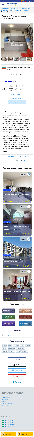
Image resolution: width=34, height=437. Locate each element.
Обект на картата (21, 156)
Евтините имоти (6, 405)
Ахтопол (12, 351)
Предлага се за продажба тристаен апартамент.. (17, 291)
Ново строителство (7, 403)
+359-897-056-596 (9, 424)
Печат (12, 156)
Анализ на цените (16, 94)
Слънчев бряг (20, 348)
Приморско (5, 351)
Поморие (27, 345)
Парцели (4, 409)
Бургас (10, 345)
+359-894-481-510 (9, 420)
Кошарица (24, 351)
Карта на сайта (6, 411)
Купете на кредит (17, 98)
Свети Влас (11, 348)
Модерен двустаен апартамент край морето (16, 194)
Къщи (3, 401)
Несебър (16, 345)
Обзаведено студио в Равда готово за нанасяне (17, 226)
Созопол (4, 348)
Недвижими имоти (7, 397)
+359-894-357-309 (9, 426)
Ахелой (18, 351)
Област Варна (22, 335)
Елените (4, 345)
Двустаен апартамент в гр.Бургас (13, 259)
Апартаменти (5, 399)
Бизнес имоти (5, 407)
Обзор (22, 345)
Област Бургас (7, 335)
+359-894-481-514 (9, 422)
